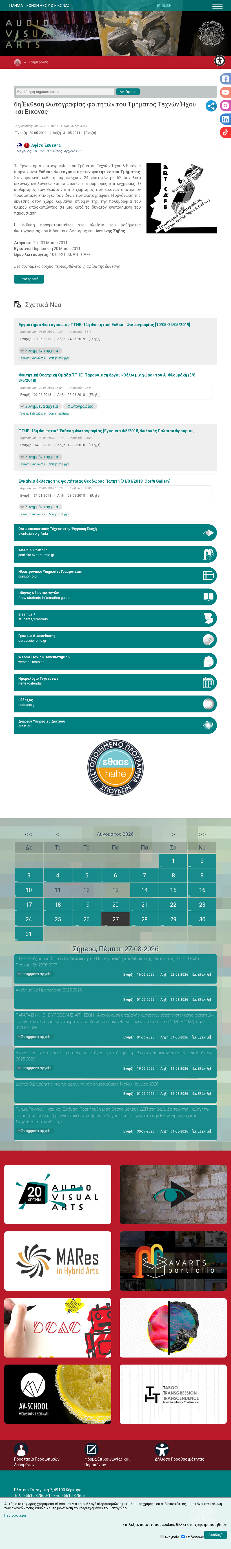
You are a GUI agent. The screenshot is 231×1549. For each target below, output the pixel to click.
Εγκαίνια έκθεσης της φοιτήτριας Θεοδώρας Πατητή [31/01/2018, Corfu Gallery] (94, 481)
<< (28, 834)
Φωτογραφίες (80, 406)
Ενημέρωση (38, 62)
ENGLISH (164, 5)
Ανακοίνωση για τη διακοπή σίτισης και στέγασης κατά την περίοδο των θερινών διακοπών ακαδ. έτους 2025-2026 (114, 1056)
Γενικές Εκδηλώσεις (33, 358)
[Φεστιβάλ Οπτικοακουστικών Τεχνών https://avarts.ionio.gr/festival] (173, 1328)
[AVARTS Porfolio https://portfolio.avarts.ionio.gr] (173, 1261)
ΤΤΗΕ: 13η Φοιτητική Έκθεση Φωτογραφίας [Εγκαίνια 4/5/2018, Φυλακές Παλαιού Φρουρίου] (107, 431)
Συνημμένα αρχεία (41, 350)
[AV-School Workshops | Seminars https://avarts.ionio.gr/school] (57, 1394)
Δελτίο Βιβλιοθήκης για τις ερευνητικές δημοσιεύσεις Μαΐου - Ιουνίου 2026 (87, 1084)
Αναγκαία (172, 1537)
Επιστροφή (29, 279)
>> (202, 834)
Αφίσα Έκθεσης (45, 145)
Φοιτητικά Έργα (59, 358)
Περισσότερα (15, 1515)
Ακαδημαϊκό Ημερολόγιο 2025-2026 (49, 990)
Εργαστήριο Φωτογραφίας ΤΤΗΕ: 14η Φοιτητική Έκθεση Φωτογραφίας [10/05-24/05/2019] (104, 324)
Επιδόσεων (195, 1537)
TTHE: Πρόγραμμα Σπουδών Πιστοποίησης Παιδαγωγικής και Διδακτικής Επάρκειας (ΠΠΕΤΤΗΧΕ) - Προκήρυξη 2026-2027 (108, 962)
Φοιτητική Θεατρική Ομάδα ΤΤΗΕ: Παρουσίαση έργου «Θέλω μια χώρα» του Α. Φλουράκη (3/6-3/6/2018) (108, 378)
